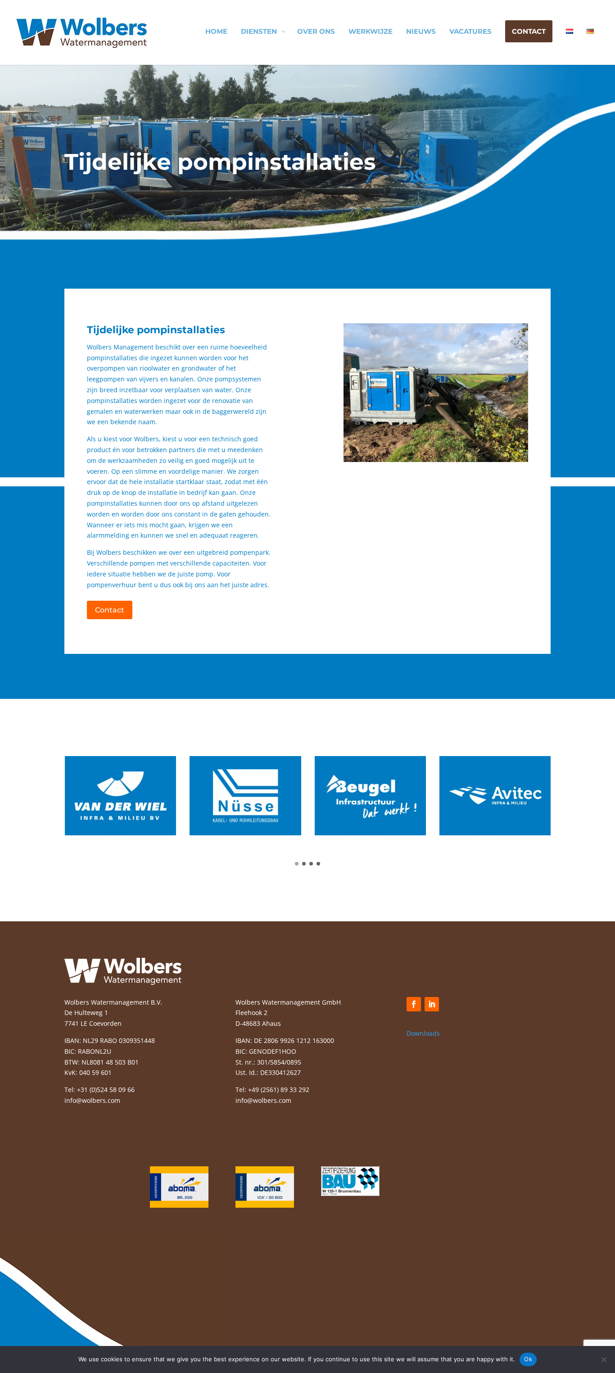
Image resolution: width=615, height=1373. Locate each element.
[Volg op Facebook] (414, 1004)
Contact (109, 610)
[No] (603, 1359)
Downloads (423, 1033)
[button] (296, 863)
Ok (528, 1359)
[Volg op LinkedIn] (432, 1004)
